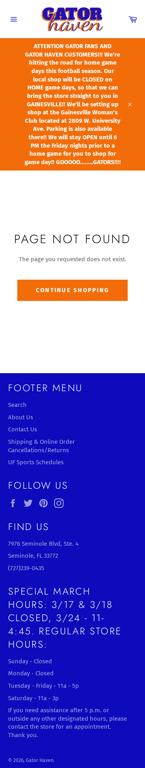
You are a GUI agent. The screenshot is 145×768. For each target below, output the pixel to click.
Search (17, 404)
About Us (20, 417)
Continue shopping (72, 290)
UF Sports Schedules (36, 462)
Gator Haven (40, 760)
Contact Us (22, 429)
